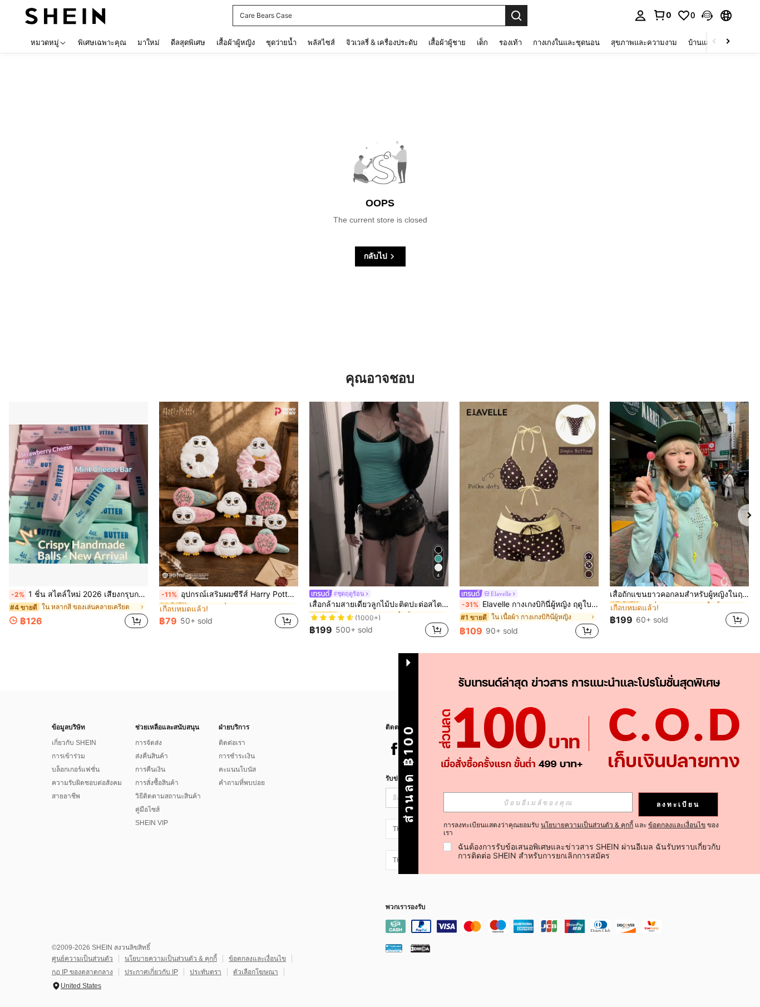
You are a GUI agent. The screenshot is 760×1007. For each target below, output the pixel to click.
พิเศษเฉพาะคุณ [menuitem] (102, 42)
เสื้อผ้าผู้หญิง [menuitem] (235, 42)
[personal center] (640, 15)
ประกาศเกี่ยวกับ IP (151, 972)
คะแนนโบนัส (237, 769)
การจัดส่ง (148, 743)
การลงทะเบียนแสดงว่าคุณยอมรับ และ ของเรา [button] (581, 829)
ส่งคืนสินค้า (151, 756)
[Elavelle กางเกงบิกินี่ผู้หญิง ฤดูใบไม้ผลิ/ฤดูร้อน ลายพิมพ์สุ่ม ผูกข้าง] (529, 494)
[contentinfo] (552, 926)
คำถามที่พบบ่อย (242, 783)
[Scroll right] (728, 42)
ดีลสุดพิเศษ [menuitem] (188, 42)
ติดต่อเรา (232, 743)
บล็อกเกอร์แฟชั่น (76, 769)
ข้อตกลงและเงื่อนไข (257, 958)
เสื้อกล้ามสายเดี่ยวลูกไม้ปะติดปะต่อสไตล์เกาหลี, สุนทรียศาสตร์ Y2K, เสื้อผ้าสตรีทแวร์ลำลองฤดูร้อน (378, 604)
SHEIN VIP (151, 823)
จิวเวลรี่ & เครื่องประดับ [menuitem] (381, 42)
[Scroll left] (714, 42)
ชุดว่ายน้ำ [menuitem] (281, 42)
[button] (707, 15)
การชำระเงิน (237, 756)
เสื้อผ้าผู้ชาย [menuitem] (447, 42)
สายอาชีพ (66, 796)
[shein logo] (65, 15)
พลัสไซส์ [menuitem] (321, 42)
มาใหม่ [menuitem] (148, 42)
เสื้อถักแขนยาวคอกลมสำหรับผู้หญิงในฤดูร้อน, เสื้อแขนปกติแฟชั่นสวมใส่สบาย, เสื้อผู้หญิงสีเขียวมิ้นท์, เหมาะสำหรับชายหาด (679, 594)
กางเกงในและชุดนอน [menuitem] (566, 42)
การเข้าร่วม (68, 756)
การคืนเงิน (150, 769)
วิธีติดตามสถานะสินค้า (168, 796)
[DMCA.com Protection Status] (420, 948)
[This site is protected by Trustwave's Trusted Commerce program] (394, 948)
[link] (662, 15)
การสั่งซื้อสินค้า (157, 783)
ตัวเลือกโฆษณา (255, 972)
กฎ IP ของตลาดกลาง (82, 972)
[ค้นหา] (516, 15)
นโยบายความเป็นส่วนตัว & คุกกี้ (171, 958)
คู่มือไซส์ (147, 809)
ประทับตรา (205, 972)
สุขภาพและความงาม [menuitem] (644, 42)
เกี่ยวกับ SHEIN (74, 743)
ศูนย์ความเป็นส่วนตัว (82, 958)
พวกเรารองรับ (406, 907)
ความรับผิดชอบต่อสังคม (87, 783)
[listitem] (78, 521)
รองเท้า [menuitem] (510, 42)
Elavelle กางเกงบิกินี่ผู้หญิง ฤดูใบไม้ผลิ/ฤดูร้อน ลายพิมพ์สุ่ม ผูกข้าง (530, 604)
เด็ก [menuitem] (482, 42)
